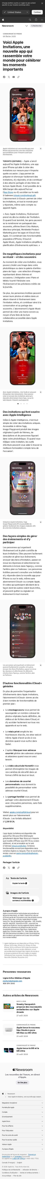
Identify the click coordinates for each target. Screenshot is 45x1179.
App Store (8, 192)
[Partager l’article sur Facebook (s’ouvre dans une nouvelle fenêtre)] (4, 77)
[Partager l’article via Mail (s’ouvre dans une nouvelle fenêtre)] (13, 77)
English (19, 1163)
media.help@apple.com (12, 981)
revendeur (18, 1156)
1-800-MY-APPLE (18, 1158)
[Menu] (42, 20)
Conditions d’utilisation (10, 1173)
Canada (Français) (8, 1163)
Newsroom (8, 25)
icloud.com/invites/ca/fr (25, 195)
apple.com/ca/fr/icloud (20, 812)
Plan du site (17, 1176)
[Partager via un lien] (18, 77)
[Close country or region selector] (42, 3)
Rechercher (37, 26)
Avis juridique (6, 1176)
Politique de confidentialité (11, 1170)
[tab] (21, 403)
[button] (16, 12)
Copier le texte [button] (18, 883)
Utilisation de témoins (29, 1170)
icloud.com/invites (19, 846)
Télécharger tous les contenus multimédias (21, 899)
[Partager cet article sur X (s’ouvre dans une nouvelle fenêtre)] (9, 77)
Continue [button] (37, 12)
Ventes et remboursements (29, 1173)
